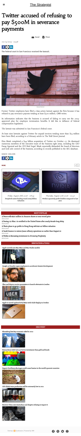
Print (47, 37)
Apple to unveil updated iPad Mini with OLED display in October (25, 303)
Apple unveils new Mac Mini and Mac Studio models (21, 248)
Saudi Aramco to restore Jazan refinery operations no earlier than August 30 (32, 231)
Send (36, 37)
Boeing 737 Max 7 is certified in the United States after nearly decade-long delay (33, 221)
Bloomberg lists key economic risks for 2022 (17, 332)
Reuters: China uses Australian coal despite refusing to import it (25, 405)
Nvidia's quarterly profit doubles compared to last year (60, 200)
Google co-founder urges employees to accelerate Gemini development (27, 266)
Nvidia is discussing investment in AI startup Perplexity (24, 236)
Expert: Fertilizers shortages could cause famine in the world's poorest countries (30, 368)
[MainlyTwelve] (40, 56)
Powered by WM (29, 431)
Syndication (19, 431)
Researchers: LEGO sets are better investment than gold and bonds (25, 350)
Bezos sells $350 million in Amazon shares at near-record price (27, 216)
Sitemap (10, 431)
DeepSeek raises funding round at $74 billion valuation (21, 200)
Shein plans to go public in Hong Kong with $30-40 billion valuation (29, 226)
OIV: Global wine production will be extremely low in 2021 (23, 387)
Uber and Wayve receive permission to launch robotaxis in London (25, 284)
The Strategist (40, 5)
